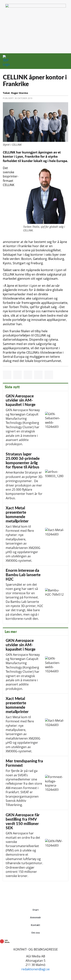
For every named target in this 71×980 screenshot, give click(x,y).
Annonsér (35, 917)
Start (35, 909)
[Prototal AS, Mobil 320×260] (35, 6)
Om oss (35, 932)
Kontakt (35, 925)
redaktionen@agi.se (35, 969)
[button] (58, 61)
